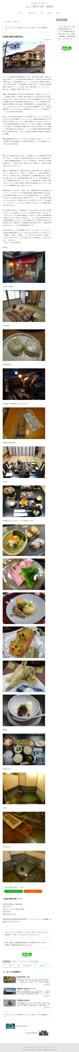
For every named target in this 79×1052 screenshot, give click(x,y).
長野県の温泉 (7, 961)
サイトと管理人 (38, 1047)
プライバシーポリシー (49, 1047)
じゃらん (32, 891)
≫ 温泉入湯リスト (61, 19)
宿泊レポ (15, 961)
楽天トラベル (12, 891)
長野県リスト (16, 21)
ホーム (4, 21)
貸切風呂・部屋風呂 (34, 961)
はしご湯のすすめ (65, 26)
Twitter (26, 1047)
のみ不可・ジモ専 (23, 961)
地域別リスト (9, 21)
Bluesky (31, 1047)
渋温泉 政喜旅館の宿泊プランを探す (14, 887)
